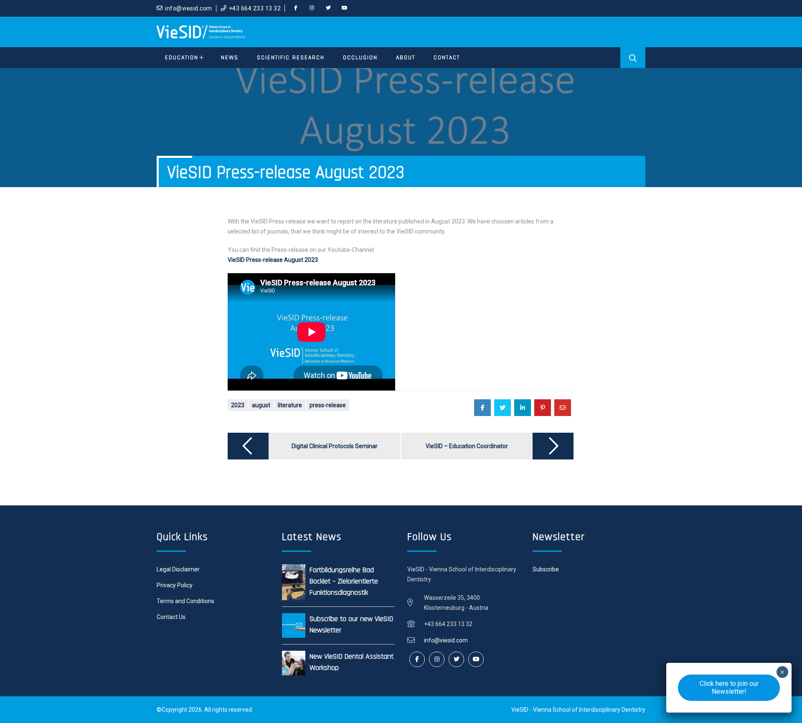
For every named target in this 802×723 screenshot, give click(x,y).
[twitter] (328, 8)
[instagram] (312, 8)
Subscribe (546, 569)
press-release (328, 405)
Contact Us (171, 617)
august (261, 405)
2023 (237, 405)
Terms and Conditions (185, 601)
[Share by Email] (562, 407)
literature (290, 405)
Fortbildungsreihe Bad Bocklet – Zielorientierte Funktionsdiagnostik (344, 581)
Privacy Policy (175, 585)
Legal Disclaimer (178, 569)
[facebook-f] (295, 8)
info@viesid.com (188, 8)
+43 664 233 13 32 (255, 8)
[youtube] (344, 8)
